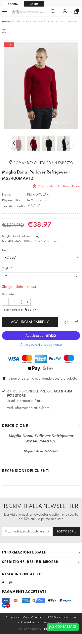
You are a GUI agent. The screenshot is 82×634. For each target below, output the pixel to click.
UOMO (33, 4)
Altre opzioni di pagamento (41, 344)
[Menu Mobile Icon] (4, 11)
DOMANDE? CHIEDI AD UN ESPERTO (43, 163)
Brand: (6, 194)
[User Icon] (65, 11)
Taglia (7, 268)
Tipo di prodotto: (14, 206)
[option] (41, 85)
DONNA (13, 4)
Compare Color (63, 122)
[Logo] (27, 11)
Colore (8, 250)
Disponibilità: (11, 200)
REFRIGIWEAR (38, 194)
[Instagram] (13, 582)
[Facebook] (5, 582)
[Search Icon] (53, 11)
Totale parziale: (12, 310)
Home (6, 21)
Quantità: (8, 294)
